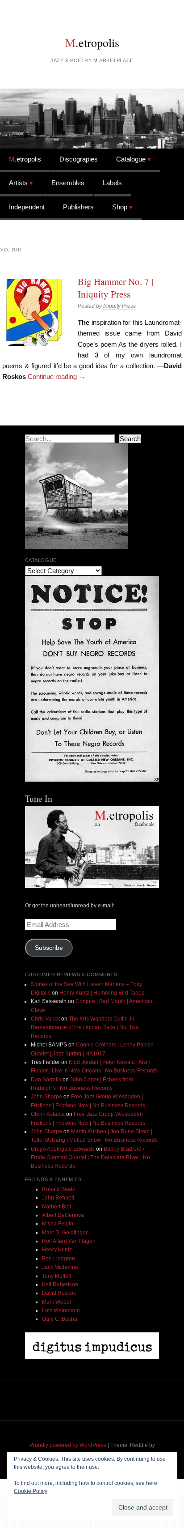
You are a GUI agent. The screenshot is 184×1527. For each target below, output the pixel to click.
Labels (112, 183)
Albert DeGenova (63, 1215)
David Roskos (59, 1293)
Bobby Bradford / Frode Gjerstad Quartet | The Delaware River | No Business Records (90, 1158)
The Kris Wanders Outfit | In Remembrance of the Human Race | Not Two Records (85, 1027)
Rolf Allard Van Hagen (69, 1241)
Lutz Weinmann (61, 1310)
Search (130, 438)
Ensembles (67, 183)
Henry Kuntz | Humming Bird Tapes (101, 993)
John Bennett (58, 1198)
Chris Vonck (45, 1019)
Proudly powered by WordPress (67, 1445)
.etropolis (92, 42)
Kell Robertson (60, 1284)
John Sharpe (46, 1096)
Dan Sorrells (46, 1079)
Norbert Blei (56, 1207)
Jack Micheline (60, 1267)
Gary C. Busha (59, 1319)
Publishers (78, 207)
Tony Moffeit (56, 1276)
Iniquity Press (119, 306)
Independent (27, 207)
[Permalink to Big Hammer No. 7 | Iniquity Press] (33, 312)
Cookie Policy (30, 1491)
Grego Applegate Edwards (63, 1149)
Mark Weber (56, 1302)
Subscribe (49, 947)
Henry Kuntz (57, 1249)
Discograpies (78, 159)
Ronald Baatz (58, 1189)
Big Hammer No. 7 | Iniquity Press (115, 287)
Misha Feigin (57, 1224)
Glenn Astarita (48, 1114)
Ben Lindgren (58, 1258)
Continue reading (56, 376)
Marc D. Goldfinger (65, 1232)
